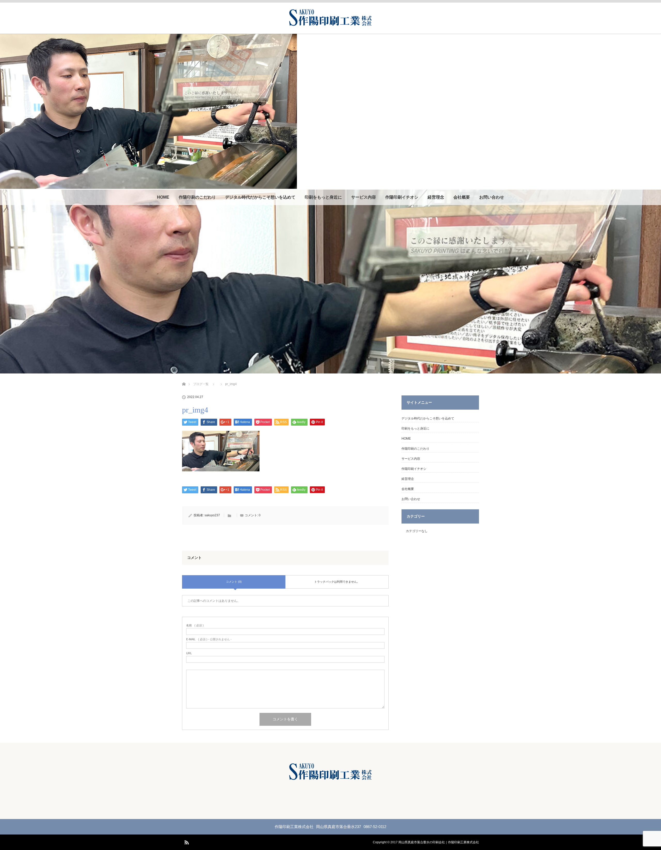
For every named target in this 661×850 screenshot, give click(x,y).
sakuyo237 (212, 515)
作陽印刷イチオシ (401, 197)
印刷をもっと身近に (323, 197)
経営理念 (436, 197)
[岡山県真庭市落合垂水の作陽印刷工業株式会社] (330, 24)
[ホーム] (183, 378)
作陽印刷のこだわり (197, 197)
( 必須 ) (195, 625)
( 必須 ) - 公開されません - (209, 639)
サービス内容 (363, 197)
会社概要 (461, 197)
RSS (186, 841)
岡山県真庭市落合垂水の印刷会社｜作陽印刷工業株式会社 (438, 842)
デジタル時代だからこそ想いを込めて (260, 197)
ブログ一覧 (201, 384)
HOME (163, 197)
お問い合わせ (491, 197)
